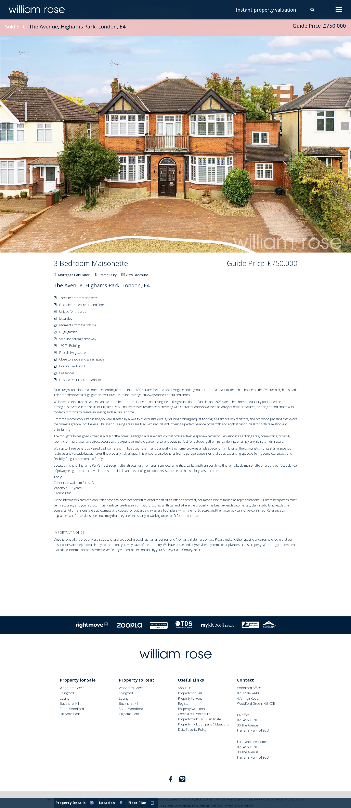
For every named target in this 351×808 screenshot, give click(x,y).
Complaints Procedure (194, 714)
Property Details (71, 802)
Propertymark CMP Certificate (199, 719)
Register (184, 703)
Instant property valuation (266, 9)
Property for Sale (190, 693)
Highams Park (70, 714)
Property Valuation (191, 709)
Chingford (67, 693)
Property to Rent (190, 698)
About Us (184, 688)
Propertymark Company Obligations (203, 724)
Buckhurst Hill (69, 703)
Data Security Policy (192, 729)
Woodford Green (72, 688)
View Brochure (137, 275)
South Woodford (72, 709)
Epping (64, 698)
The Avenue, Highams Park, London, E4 (65, 26)
